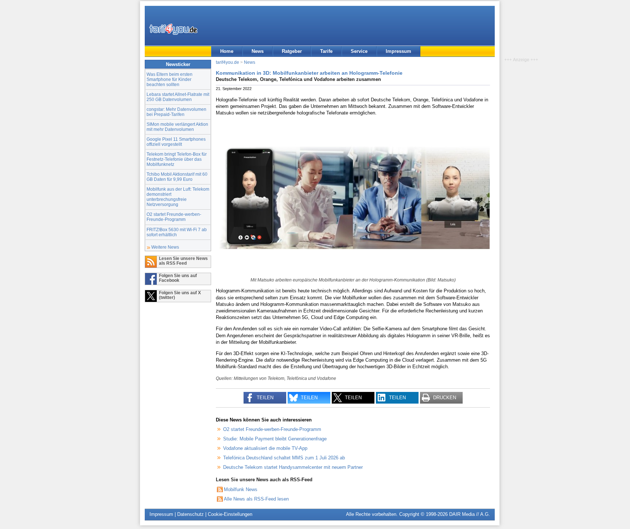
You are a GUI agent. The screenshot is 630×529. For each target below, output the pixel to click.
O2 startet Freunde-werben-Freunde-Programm (174, 217)
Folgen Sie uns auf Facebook (178, 278)
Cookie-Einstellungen (230, 514)
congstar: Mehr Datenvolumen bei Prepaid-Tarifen (176, 112)
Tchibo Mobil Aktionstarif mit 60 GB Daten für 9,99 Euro (177, 177)
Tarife (326, 51)
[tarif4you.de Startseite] (173, 29)
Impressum (398, 51)
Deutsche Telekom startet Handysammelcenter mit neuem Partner (293, 467)
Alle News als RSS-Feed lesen (256, 499)
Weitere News (165, 247)
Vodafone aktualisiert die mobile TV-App (265, 448)
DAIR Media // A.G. (469, 514)
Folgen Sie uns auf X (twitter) (180, 295)
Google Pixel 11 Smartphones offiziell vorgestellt (176, 142)
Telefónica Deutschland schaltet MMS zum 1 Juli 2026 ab (284, 457)
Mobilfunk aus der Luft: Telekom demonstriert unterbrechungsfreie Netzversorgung (178, 197)
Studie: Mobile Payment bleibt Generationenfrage (275, 439)
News (258, 51)
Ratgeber (292, 51)
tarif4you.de (227, 62)
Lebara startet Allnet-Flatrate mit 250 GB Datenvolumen (178, 97)
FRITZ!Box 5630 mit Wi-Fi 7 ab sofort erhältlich (177, 232)
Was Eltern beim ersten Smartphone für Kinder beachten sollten (169, 79)
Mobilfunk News (240, 489)
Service (359, 51)
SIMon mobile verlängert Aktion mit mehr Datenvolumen (177, 127)
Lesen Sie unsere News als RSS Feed (183, 260)
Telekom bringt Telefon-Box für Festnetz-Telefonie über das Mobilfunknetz (177, 159)
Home (226, 51)
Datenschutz (190, 514)
